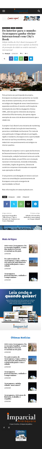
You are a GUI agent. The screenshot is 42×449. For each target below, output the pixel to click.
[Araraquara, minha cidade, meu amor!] (32, 386)
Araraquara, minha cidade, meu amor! (12, 384)
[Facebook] (11, 58)
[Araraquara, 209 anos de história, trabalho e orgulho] (32, 398)
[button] (3, 11)
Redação (7, 53)
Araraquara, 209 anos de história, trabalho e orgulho (15, 397)
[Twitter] (16, 58)
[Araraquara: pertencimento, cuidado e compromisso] (33, 277)
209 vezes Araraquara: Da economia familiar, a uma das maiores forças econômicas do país (15, 248)
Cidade (13, 28)
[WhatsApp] (21, 58)
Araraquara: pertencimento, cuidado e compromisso (15, 275)
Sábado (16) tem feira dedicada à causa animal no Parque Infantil (32, 217)
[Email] (26, 58)
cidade (18, 197)
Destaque (19, 28)
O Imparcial (26, 197)
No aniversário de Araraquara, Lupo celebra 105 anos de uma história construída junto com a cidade (15, 262)
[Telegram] (31, 58)
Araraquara (6, 28)
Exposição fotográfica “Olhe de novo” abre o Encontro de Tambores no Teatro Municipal (11, 218)
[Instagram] (9, 427)
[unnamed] (21, 22)
